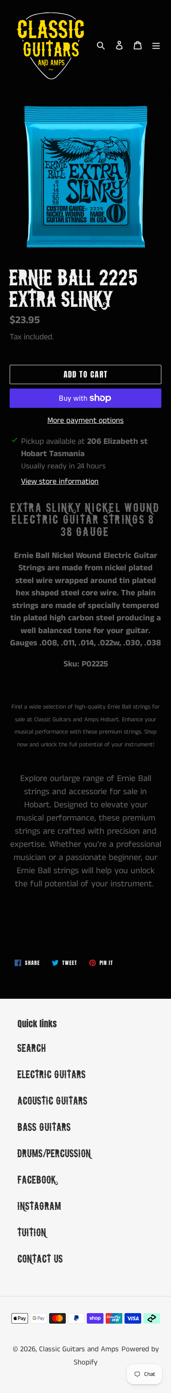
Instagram (39, 1206)
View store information (60, 481)
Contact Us (40, 1258)
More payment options (85, 420)
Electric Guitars (52, 1074)
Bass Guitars (44, 1127)
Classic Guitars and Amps (79, 1349)
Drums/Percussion (54, 1153)
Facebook (37, 1179)
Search (32, 1048)
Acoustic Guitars (53, 1100)
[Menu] (156, 45)
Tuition (32, 1232)
